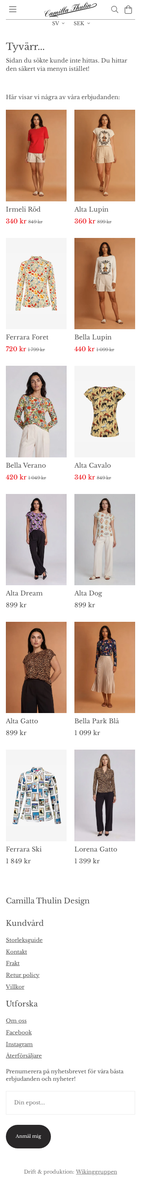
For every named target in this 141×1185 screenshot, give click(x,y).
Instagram (19, 1044)
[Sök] (114, 9)
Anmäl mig (28, 1136)
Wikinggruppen (96, 1171)
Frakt (13, 963)
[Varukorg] (128, 10)
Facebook (19, 1032)
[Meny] (13, 9)
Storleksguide (24, 940)
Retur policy (23, 975)
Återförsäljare (24, 1055)
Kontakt (16, 952)
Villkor (15, 987)
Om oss (16, 1020)
